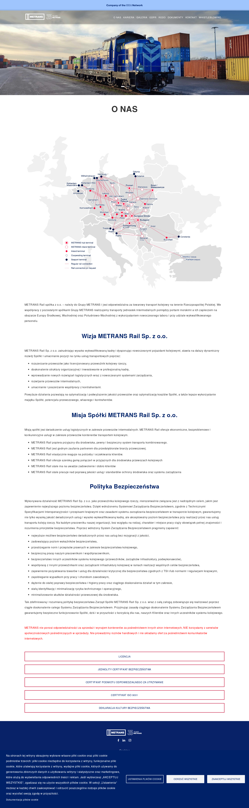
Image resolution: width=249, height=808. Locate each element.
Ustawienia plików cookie (145, 779)
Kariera (128, 17)
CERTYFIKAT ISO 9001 (124, 695)
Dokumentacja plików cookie (22, 799)
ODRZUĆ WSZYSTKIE (185, 779)
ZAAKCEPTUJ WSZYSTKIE (226, 779)
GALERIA (142, 17)
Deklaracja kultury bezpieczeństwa (124, 708)
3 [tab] (133, 86)
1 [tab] (122, 86)
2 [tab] (128, 86)
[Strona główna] (43, 16)
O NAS (117, 17)
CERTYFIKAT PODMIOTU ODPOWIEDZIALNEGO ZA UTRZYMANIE (124, 682)
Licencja (125, 656)
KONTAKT (191, 17)
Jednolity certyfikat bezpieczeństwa (124, 669)
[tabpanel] (124, 52)
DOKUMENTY (175, 17)
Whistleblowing (210, 17)
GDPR (152, 17)
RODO (162, 17)
